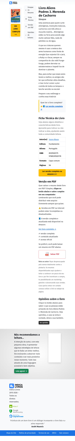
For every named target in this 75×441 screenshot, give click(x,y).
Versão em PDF (30, 26)
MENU (62, 3)
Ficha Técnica (30, 19)
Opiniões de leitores (31, 35)
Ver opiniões (44, 323)
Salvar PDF (54, 254)
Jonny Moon (54, 139)
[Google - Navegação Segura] (15, 411)
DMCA (54, 433)
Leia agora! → (21, 371)
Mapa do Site (11, 433)
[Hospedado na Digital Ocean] (16, 416)
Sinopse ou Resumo (30, 10)
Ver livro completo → (47, 229)
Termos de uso (44, 433)
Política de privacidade (27, 433)
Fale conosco (64, 433)
